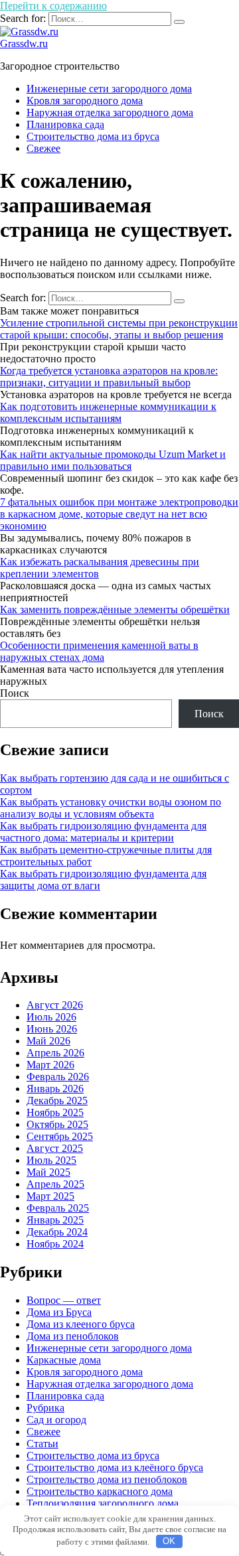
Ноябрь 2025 (55, 1112)
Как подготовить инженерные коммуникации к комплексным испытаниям (108, 412)
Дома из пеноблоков (73, 1336)
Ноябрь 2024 (55, 1243)
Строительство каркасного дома (100, 1491)
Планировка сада (65, 124)
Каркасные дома (64, 1360)
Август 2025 (55, 1148)
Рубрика (45, 1407)
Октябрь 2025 (57, 1124)
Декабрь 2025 (57, 1100)
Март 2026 (50, 1064)
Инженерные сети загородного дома (109, 88)
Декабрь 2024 (57, 1232)
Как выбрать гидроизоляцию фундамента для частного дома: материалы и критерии (103, 831)
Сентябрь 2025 (60, 1136)
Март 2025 (50, 1196)
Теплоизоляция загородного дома (103, 1503)
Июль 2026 (51, 1017)
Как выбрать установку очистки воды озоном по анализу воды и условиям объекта (110, 807)
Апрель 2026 (55, 1052)
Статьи (42, 1443)
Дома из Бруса (59, 1312)
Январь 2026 (55, 1088)
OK (169, 1541)
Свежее (43, 148)
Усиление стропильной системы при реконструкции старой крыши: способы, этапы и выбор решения (119, 328)
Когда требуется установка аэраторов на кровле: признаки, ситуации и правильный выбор (109, 376)
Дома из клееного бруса (81, 1324)
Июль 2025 (51, 1160)
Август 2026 (55, 1005)
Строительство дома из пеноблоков (107, 1479)
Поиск (14, 693)
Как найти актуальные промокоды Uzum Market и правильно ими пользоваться (113, 460)
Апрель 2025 (55, 1184)
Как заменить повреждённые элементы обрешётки (115, 609)
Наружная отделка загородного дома (110, 112)
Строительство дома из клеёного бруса (115, 1467)
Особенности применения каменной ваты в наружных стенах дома (99, 651)
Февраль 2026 (58, 1076)
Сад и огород (56, 1419)
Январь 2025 (55, 1220)
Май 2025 (48, 1172)
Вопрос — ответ (64, 1300)
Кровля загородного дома (85, 100)
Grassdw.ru (24, 43)
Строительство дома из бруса (93, 136)
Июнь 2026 (52, 1028)
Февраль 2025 (58, 1208)
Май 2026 (48, 1040)
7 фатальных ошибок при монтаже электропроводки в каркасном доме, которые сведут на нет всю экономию (119, 513)
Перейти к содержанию (53, 5)
